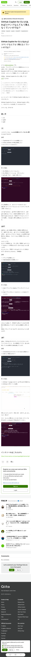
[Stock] (7, 462)
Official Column (21, 607)
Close (17, 649)
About (2, 602)
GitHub (3, 31)
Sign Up (19, 570)
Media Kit (3, 612)
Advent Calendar (22, 609)
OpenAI (8, 31)
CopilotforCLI (24, 31)
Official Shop (21, 630)
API (18, 619)
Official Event (23, 5)
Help (2, 616)
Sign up (11, 649)
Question (16, 5)
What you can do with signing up (11, 482)
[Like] (3, 462)
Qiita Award (20, 614)
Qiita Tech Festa (22, 612)
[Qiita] (4, 2)
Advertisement (4, 619)
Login (20, 2)
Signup (27, 2)
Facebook (3, 633)
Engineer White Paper (23, 616)
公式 (2, 78)
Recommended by (13, 500)
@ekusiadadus (9, 65)
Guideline (3, 609)
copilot (12, 31)
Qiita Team (20, 626)
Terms (2, 604)
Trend (3, 5)
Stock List (9, 5)
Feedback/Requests (6, 614)
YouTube (3, 635)
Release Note (21, 602)
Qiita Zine (20, 628)
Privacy (3, 607)
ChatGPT (18, 31)
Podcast (3, 638)
